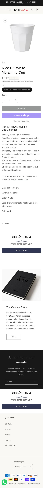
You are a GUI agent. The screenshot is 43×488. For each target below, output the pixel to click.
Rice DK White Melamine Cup (18, 90)
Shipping (15, 81)
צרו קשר (8, 440)
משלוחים (8, 424)
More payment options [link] (22, 121)
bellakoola (13, 483)
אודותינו (8, 429)
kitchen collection (20, 180)
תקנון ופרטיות (10, 445)
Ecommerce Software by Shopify (28, 483)
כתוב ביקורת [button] (21, 250)
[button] (4, 9)
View (13, 337)
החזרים (7, 435)
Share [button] (6, 223)
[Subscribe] (35, 382)
